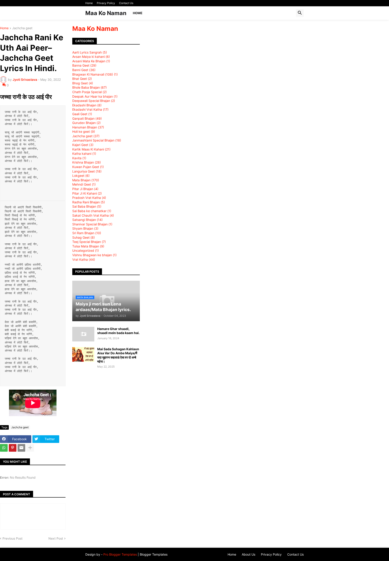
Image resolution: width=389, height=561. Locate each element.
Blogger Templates (153, 554)
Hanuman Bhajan (88, 127)
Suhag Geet (83, 237)
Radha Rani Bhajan (88, 202)
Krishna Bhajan (86, 162)
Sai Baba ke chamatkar (91, 211)
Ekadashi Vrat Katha (90, 109)
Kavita (79, 158)
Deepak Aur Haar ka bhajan (95, 96)
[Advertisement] (264, 60)
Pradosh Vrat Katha (89, 198)
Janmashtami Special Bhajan (96, 140)
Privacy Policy (106, 3)
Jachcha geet (22, 28)
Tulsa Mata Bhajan (88, 246)
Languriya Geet (87, 171)
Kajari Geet (82, 145)
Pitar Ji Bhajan (85, 189)
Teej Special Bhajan (89, 242)
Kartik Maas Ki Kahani (91, 149)
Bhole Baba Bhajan (89, 87)
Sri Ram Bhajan (86, 233)
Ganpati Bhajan (87, 118)
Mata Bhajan (85, 180)
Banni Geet (83, 70)
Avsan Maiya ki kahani (91, 56)
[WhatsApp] (4, 448)
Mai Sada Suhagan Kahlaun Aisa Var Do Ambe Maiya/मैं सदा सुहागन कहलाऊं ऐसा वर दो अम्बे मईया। (118, 355)
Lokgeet (81, 175)
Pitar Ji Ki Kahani (87, 193)
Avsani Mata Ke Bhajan (91, 61)
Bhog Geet (82, 83)
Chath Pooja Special (89, 92)
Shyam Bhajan (85, 228)
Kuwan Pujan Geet (88, 167)
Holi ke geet (83, 131)
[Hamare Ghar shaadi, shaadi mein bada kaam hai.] (83, 334)
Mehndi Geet (84, 184)
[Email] (21, 448)
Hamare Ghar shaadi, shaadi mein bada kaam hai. (118, 331)
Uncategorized (85, 250)
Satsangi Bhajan (87, 220)
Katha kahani (84, 153)
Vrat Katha (83, 259)
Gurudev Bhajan (86, 123)
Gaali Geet (82, 114)
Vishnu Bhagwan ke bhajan (94, 255)
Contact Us (126, 3)
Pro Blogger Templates (120, 554)
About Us (248, 554)
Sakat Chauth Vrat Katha (93, 215)
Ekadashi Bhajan (87, 105)
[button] (300, 13)
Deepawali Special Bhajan (93, 101)
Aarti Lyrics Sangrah (89, 52)
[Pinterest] (12, 448)
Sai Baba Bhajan (86, 206)
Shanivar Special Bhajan (92, 224)
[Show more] (30, 448)
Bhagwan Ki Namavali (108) (95, 74)
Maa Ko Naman (106, 13)
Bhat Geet (82, 79)
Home (89, 3)
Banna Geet (84, 65)
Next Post (55, 538)
